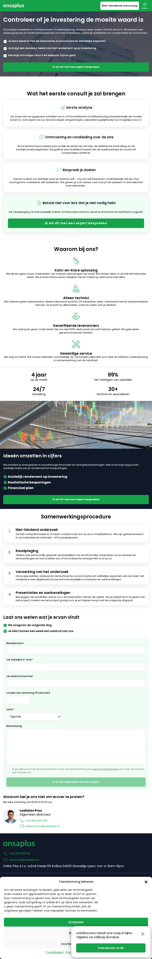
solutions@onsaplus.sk (24, 860)
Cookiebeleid (55, 952)
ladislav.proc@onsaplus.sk (42, 826)
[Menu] (145, 6)
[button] (146, 882)
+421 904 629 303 (36, 820)
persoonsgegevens (105, 769)
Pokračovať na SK (111, 948)
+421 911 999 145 (19, 853)
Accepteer (76, 922)
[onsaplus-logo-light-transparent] (13, 5)
